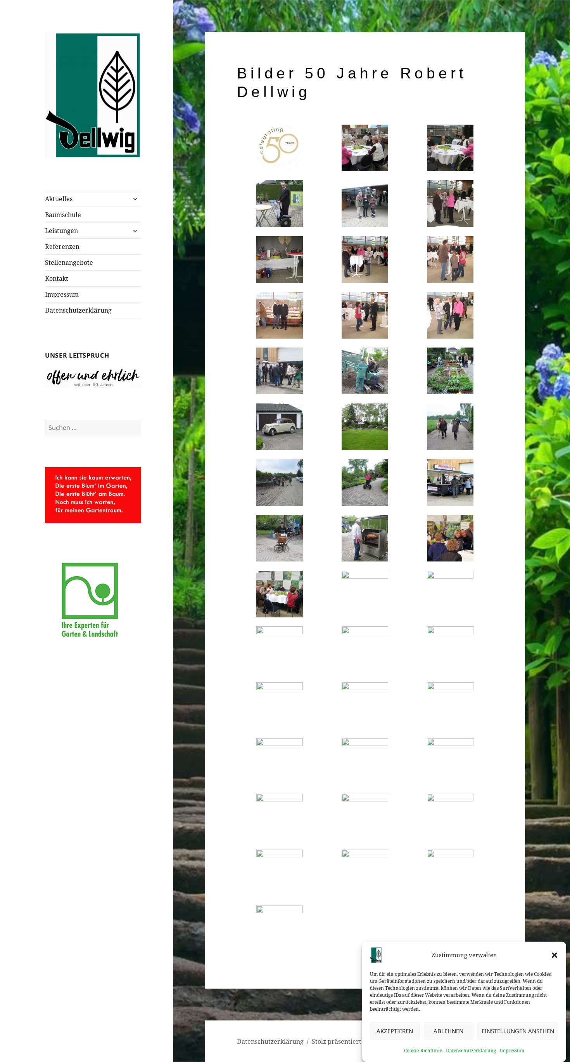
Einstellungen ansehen (518, 1031)
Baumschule (63, 214)
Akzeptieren (395, 1031)
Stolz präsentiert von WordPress (360, 1041)
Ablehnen (448, 1031)
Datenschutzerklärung (471, 1050)
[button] (554, 955)
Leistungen (61, 230)
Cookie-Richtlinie (423, 1050)
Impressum (512, 1050)
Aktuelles (59, 199)
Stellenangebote (69, 262)
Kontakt (56, 278)
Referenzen (62, 246)
